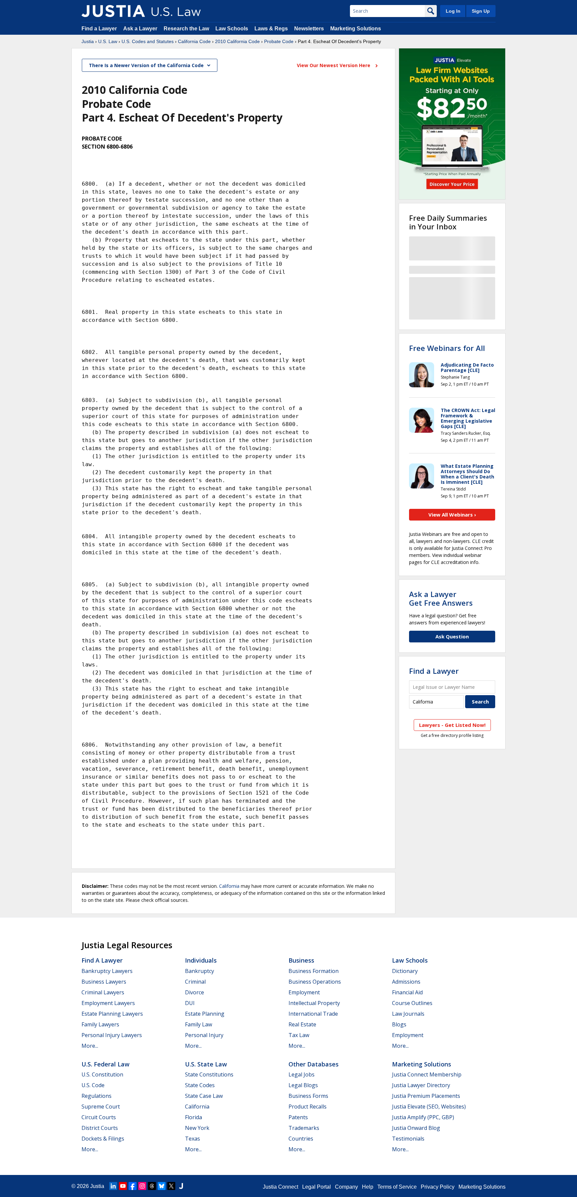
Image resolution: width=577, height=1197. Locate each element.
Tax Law (298, 1035)
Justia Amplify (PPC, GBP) (423, 1117)
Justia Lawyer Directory (421, 1085)
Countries (300, 1138)
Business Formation (313, 971)
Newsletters (309, 28)
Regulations (96, 1096)
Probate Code (279, 41)
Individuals (201, 960)
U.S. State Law (206, 1064)
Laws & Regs (271, 28)
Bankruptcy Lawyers (107, 971)
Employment (304, 992)
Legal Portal (316, 1187)
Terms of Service (397, 1187)
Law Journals (408, 1013)
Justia (87, 41)
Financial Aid (407, 992)
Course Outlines (412, 1003)
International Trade (313, 1013)
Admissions (406, 981)
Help (367, 1187)
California (229, 886)
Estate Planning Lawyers (112, 1013)
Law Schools (231, 28)
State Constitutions (209, 1074)
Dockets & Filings (102, 1138)
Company (346, 1187)
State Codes (200, 1085)
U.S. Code (93, 1085)
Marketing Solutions (355, 28)
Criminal (195, 981)
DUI (190, 1003)
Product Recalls (307, 1106)
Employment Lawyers (108, 1003)
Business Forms (308, 1096)
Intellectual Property (314, 1003)
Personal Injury (204, 1035)
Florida (193, 1117)
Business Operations (314, 981)
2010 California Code (237, 41)
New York (197, 1128)
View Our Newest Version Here (334, 65)
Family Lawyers (100, 1024)
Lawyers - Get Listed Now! (452, 725)
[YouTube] (123, 1186)
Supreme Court (100, 1106)
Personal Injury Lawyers (111, 1035)
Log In (453, 11)
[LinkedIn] (113, 1186)
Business (301, 960)
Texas (192, 1138)
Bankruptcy (199, 971)
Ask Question (452, 636)
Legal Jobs (301, 1074)
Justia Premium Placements (426, 1096)
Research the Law (186, 28)
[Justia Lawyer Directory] (181, 1186)
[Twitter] (171, 1186)
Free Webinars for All (447, 348)
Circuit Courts (98, 1117)
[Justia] (113, 11)
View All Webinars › (452, 514)
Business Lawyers (103, 981)
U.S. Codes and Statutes (148, 41)
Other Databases (313, 1064)
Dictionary (405, 971)
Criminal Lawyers (102, 992)
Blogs (399, 1024)
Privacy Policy (437, 1187)
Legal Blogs (303, 1085)
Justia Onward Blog (416, 1128)
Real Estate (302, 1024)
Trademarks (303, 1128)
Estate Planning (204, 1013)
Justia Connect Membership (426, 1074)
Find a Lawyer (99, 28)
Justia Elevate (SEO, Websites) (429, 1106)
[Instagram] (142, 1186)
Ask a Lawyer (141, 28)
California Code (194, 41)
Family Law (198, 1024)
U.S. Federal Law (105, 1064)
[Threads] (152, 1186)
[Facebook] (133, 1186)
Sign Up (481, 11)
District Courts (99, 1128)
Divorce (194, 992)
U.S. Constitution (102, 1074)
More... (89, 1045)
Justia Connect (280, 1187)
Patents (298, 1117)
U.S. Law (107, 41)
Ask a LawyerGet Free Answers (441, 598)
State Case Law (204, 1096)
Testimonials (408, 1138)
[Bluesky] (162, 1186)
